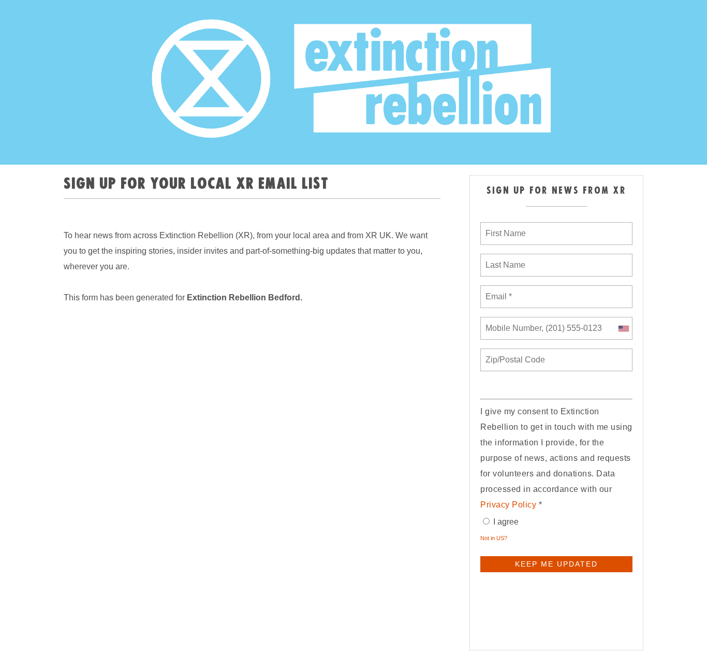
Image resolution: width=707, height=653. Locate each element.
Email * (498, 290)
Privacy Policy (508, 504)
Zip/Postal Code (514, 354)
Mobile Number (512, 322)
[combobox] (623, 328)
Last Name (504, 259)
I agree (506, 521)
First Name (505, 227)
